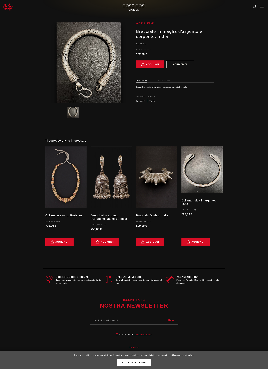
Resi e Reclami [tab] (164, 80)
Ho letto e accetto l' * (135, 334)
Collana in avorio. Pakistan (63, 215)
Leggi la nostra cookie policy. (181, 355)
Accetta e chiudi (134, 362)
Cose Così (134, 7)
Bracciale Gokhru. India (152, 215)
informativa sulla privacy (142, 334)
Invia (171, 320)
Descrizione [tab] (141, 80)
